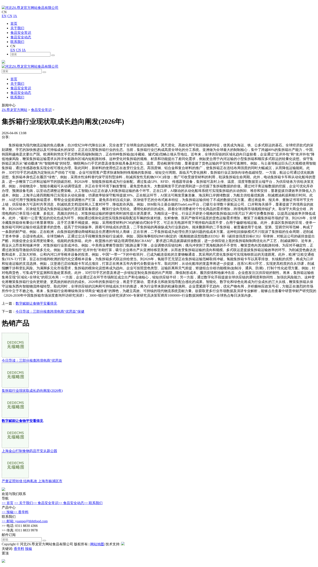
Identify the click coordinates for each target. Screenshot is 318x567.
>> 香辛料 (21, 512)
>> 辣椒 (7, 512)
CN (9, 16)
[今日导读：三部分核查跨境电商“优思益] (15, 356)
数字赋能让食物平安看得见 (36, 303)
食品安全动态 (20, 37)
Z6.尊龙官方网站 (14, 110)
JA (15, 16)
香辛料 (19, 549)
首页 (13, 23)
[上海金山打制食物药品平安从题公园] (15, 447)
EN (4, 16)
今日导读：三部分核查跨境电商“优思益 (32, 360)
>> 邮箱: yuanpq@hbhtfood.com (25, 521)
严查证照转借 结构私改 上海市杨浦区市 (32, 481)
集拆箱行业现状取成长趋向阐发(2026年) (32, 390)
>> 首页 (7, 503)
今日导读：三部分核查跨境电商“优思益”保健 (50, 311)
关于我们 (17, 28)
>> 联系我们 (93, 503)
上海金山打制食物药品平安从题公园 (29, 451)
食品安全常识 (20, 32)
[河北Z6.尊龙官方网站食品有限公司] (30, 8)
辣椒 (28, 549)
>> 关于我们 (23, 503)
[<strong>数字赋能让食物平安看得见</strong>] (15, 416)
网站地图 (97, 544)
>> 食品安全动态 (71, 503)
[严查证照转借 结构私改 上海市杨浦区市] (15, 477)
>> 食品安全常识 (45, 503)
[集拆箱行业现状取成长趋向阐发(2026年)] (15, 386)
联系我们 (17, 42)
